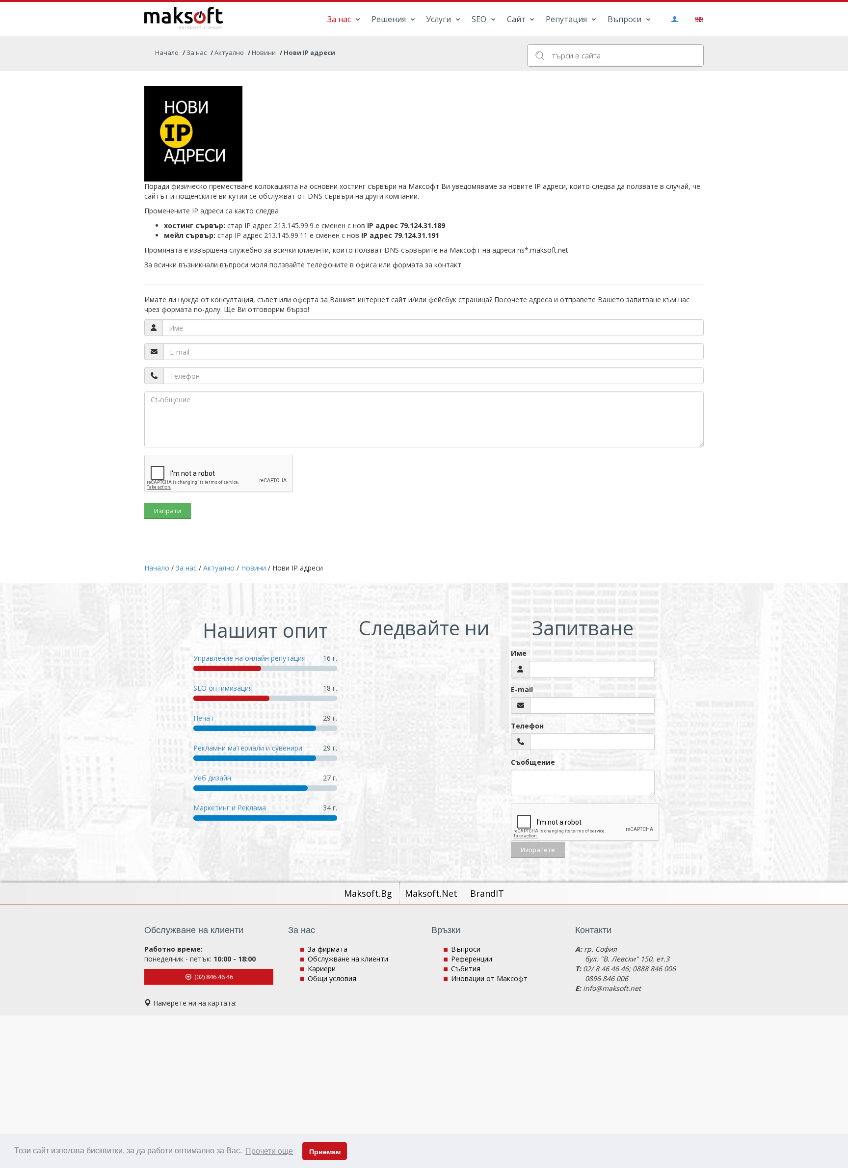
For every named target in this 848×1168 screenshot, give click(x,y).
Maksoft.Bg (369, 893)
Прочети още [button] (269, 1151)
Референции (471, 958)
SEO (480, 19)
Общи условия (332, 978)
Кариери (322, 968)
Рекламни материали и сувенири (247, 748)
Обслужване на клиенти (348, 958)
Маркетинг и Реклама (229, 807)
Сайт (517, 19)
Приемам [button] (325, 1152)
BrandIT (487, 893)
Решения (389, 19)
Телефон (527, 725)
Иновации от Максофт (489, 978)
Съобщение (533, 762)
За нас (340, 19)
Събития (465, 968)
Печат (203, 718)
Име (519, 653)
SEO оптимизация (223, 688)
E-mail (522, 689)
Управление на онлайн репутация (249, 658)
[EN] (697, 18)
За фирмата (327, 949)
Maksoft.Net (432, 893)
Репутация (567, 19)
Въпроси (625, 19)
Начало (167, 52)
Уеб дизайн (212, 777)
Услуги (439, 19)
